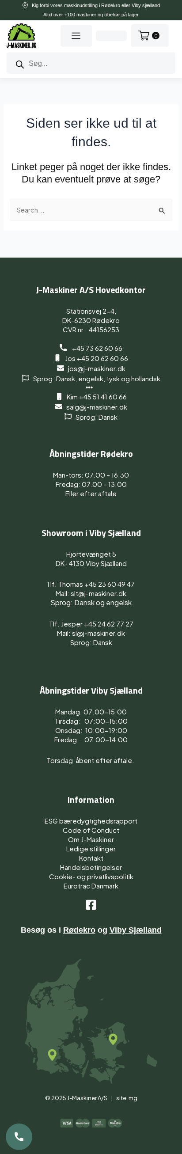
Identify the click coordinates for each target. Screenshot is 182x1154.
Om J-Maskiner (91, 839)
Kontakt (91, 858)
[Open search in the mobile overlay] (91, 63)
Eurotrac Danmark (91, 885)
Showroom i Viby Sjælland (91, 532)
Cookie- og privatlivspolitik (91, 876)
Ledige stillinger (91, 848)
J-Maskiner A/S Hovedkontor (91, 289)
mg (133, 1097)
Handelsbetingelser (91, 867)
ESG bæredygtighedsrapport (91, 820)
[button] (76, 35)
